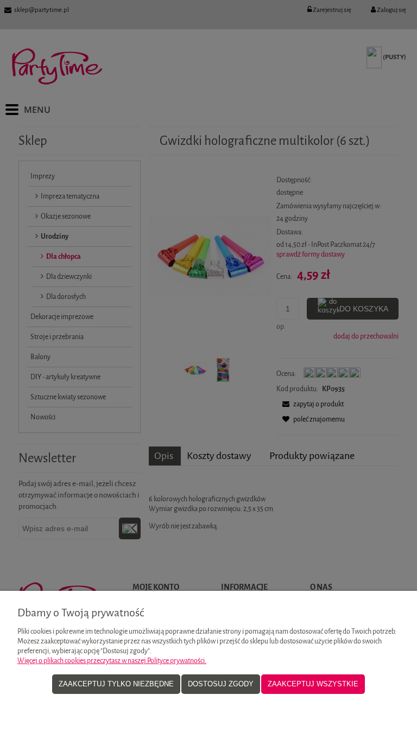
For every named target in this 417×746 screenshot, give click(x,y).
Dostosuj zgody (221, 684)
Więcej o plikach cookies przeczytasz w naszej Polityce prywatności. (111, 660)
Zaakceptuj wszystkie (313, 684)
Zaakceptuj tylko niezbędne (116, 684)
